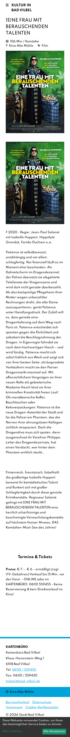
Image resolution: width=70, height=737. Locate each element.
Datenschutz (42, 702)
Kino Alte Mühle (20, 692)
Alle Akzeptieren (54, 731)
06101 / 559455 (24, 669)
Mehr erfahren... (13, 731)
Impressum (14, 707)
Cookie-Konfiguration (42, 707)
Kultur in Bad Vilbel (21, 8)
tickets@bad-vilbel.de (23, 681)
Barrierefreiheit (17, 702)
